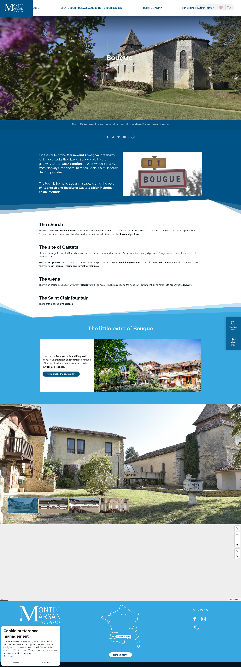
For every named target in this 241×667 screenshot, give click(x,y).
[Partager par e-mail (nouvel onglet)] (124, 138)
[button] (207, 6)
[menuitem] (14, 8)
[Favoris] (229, 8)
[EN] (221, 7)
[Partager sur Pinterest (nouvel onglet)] (118, 138)
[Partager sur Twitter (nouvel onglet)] (113, 138)
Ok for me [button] (45, 663)
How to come (120, 654)
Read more (8, 656)
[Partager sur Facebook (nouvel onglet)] (107, 138)
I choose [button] (15, 663)
